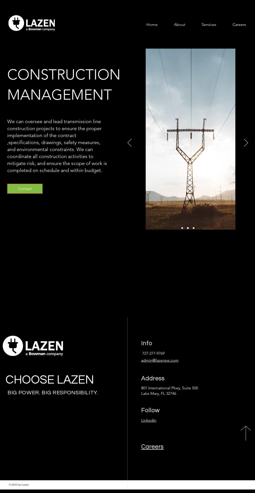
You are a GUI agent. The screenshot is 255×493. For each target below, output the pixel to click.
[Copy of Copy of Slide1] (193, 228)
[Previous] (129, 143)
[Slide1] (182, 228)
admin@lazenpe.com (160, 360)
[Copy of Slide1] (188, 228)
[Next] (246, 143)
